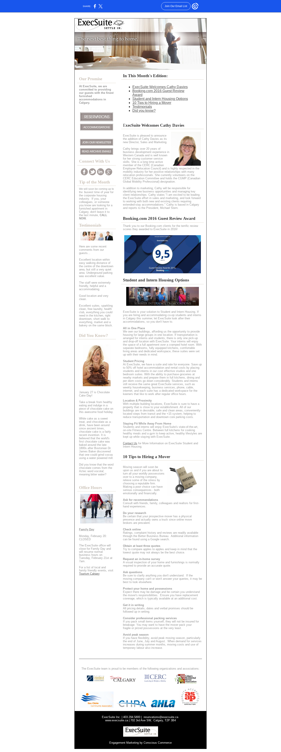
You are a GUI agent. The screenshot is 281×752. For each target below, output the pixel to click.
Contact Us (130, 443)
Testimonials (142, 106)
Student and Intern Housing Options (160, 99)
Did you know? (144, 110)
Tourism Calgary (89, 573)
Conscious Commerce (158, 742)
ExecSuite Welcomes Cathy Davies (160, 87)
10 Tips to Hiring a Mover (151, 103)
